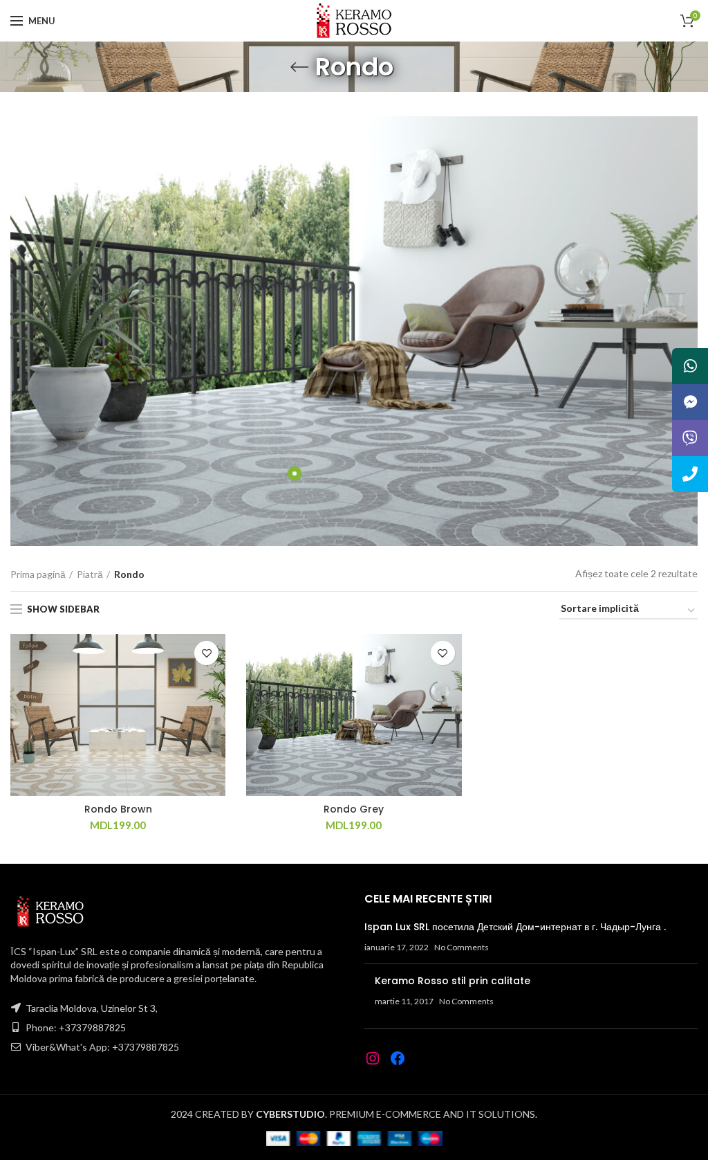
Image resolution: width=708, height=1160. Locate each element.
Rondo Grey (354, 809)
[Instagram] (372, 1058)
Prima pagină (38, 574)
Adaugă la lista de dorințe (206, 653)
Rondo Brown (118, 809)
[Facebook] (397, 1058)
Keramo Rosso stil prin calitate (452, 981)
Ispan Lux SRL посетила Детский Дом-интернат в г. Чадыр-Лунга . (515, 927)
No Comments (461, 947)
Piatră (90, 574)
